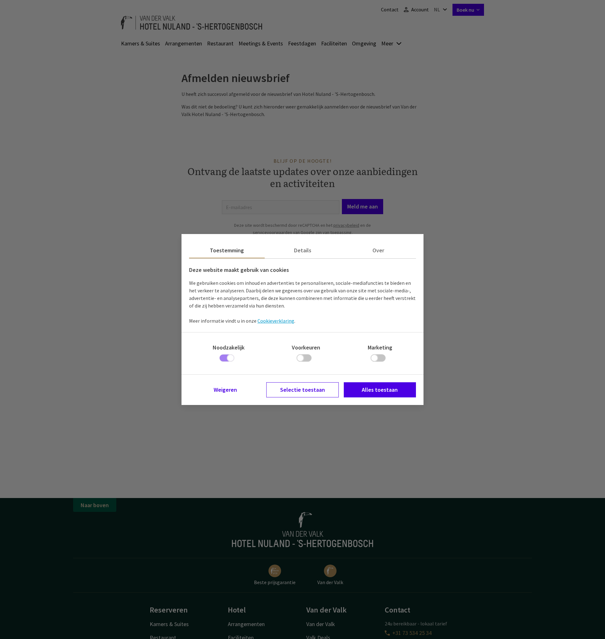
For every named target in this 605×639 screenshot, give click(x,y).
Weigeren (225, 389)
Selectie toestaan (302, 389)
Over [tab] (378, 250)
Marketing (380, 347)
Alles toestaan (380, 389)
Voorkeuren (306, 347)
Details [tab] (302, 250)
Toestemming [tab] (227, 250)
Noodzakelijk (229, 347)
